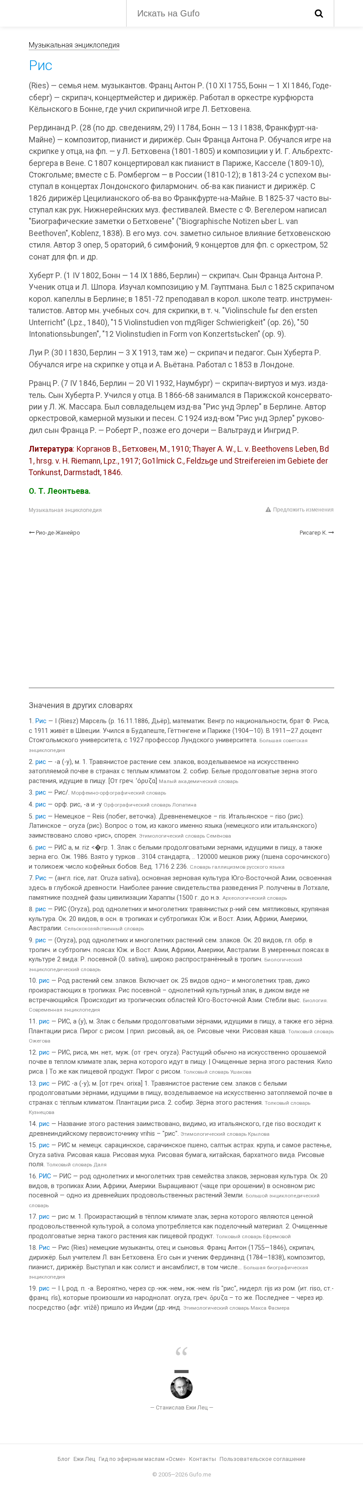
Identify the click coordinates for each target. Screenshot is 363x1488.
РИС (45, 1176)
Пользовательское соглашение (262, 1459)
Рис (40, 721)
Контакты (202, 1459)
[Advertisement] (181, 612)
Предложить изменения (303, 510)
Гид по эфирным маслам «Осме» (142, 1459)
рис (40, 762)
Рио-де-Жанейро (58, 532)
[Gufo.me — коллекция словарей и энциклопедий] (71, 12)
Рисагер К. (313, 532)
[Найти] (319, 13)
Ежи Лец (84, 1459)
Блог (64, 1459)
